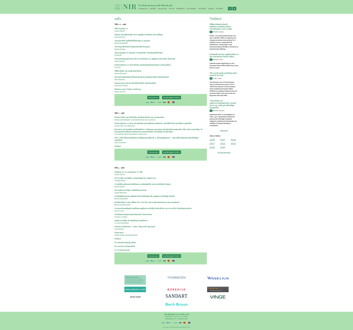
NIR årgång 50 (121, 28)
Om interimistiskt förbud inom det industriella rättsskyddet (141, 77)
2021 (233, 143)
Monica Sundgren (131, 235)
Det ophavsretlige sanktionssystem (130, 190)
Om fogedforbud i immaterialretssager (132, 46)
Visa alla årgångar (224, 152)
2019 (222, 147)
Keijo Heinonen (119, 79)
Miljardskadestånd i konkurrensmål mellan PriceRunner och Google (221, 26)
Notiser (117, 146)
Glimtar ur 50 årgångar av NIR (128, 172)
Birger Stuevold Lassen (122, 204)
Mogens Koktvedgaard (122, 120)
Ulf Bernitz (118, 55)
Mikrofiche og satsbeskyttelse (127, 70)
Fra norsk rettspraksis (124, 246)
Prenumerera (143, 8)
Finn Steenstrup (129, 126)
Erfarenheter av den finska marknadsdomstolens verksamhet (142, 64)
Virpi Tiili (117, 67)
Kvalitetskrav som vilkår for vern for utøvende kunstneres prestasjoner (147, 202)
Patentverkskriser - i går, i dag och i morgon (134, 226)
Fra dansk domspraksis (125, 242)
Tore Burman (118, 134)
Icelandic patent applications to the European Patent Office (224, 55)
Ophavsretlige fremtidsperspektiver (131, 220)
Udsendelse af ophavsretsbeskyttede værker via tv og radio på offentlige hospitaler (223, 104)
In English (219, 8)
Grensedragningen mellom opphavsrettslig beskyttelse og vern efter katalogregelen (153, 208)
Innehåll (153, 8)
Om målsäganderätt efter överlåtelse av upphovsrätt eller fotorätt (144, 58)
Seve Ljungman (119, 37)
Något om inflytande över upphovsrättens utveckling (138, 34)
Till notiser (224, 131)
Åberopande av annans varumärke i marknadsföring (138, 52)
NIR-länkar (202, 8)
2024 (233, 139)
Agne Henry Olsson (121, 85)
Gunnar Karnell (119, 61)
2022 (222, 143)
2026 (212, 139)
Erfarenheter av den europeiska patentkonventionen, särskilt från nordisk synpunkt (152, 123)
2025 (222, 139)
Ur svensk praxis (122, 250)
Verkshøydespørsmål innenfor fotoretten (133, 214)
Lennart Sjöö (118, 126)
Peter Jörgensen (120, 142)
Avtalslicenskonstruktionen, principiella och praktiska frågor (142, 184)
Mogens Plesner (119, 49)
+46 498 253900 (182, 319)
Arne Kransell (119, 229)
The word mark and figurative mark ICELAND (223, 74)
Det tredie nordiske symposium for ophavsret (135, 178)
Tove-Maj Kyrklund (137, 120)
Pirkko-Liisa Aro (120, 91)
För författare (191, 8)
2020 (212, 147)
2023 (212, 143)
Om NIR (171, 8)
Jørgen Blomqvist (120, 73)
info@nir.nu (169, 319)
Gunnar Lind (142, 134)
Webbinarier (180, 8)
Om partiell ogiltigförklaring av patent (132, 40)
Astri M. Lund (119, 211)
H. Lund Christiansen (121, 223)
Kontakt (211, 8)
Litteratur (119, 232)
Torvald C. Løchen (120, 217)
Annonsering (162, 8)
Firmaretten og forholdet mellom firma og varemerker (139, 117)
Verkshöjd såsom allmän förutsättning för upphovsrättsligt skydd (144, 196)
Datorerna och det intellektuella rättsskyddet (135, 83)
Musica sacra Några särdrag (127, 89)
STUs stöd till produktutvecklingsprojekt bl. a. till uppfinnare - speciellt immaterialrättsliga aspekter (156, 138)
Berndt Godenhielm (121, 43)
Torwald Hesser (119, 180)
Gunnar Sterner (119, 31)
